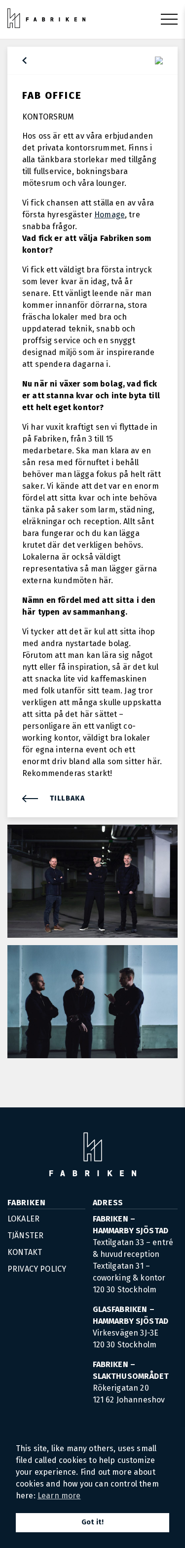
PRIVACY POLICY (36, 1269)
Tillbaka (67, 798)
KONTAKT (24, 1252)
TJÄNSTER (25, 1235)
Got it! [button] (92, 1522)
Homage (109, 214)
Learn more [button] (59, 1495)
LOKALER (23, 1218)
